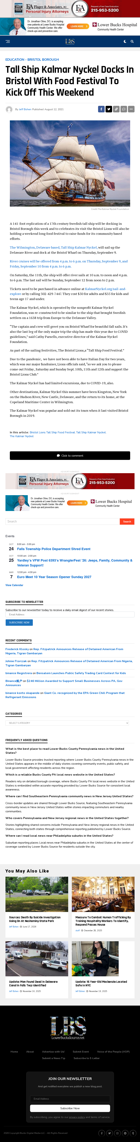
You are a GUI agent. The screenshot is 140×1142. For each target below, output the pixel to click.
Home (14, 1051)
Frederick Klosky (17, 649)
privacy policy (77, 1117)
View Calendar (14, 585)
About (30, 1051)
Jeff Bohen (25, 109)
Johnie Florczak (16, 661)
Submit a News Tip (53, 1058)
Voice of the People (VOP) (113, 1051)
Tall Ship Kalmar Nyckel (91, 432)
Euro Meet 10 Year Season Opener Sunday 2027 (54, 576)
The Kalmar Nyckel (22, 436)
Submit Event (81, 1051)
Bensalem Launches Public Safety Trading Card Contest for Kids (81, 673)
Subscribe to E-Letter (87, 1058)
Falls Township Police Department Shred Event (53, 548)
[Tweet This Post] (109, 109)
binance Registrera (18, 673)
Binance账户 (13, 681)
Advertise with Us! (53, 1051)
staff (77, 930)
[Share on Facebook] (101, 109)
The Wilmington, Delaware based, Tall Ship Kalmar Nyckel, (54, 247)
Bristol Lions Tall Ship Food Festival (52, 432)
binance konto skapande (22, 693)
